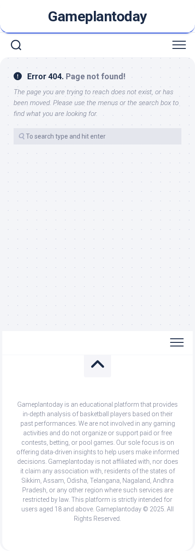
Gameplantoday (97, 16)
